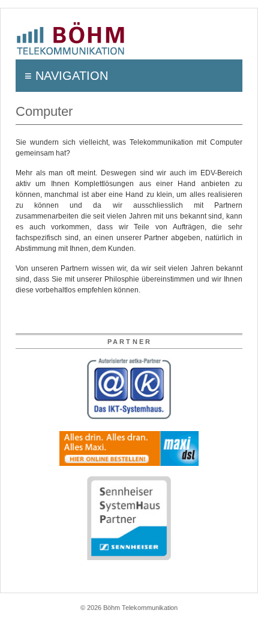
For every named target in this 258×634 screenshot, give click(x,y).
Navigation (71, 75)
